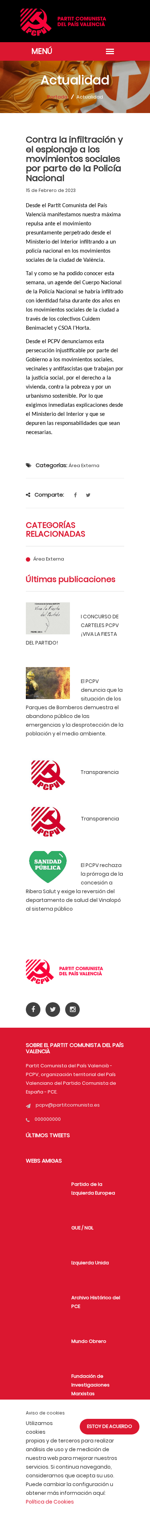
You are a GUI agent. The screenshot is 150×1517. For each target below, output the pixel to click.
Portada (57, 96)
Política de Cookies (50, 1501)
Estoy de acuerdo (109, 1426)
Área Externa (48, 559)
